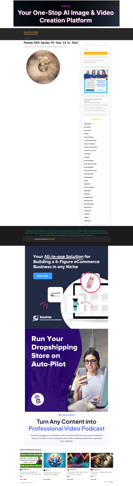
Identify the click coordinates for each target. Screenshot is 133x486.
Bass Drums (87, 130)
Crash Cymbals (88, 160)
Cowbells (87, 157)
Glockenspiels (88, 177)
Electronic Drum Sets (90, 170)
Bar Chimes (87, 127)
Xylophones (87, 221)
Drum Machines (88, 167)
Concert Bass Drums (90, 140)
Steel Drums (87, 211)
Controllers (87, 154)
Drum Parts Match (31, 32)
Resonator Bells (88, 204)
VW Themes (51, 239)
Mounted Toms (88, 200)
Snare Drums (88, 207)
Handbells (87, 184)
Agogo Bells (87, 124)
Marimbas (87, 194)
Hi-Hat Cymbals (89, 187)
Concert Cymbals (89, 144)
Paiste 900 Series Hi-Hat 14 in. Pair (57, 47)
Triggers (86, 217)
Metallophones (88, 197)
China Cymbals (88, 137)
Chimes (86, 134)
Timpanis (87, 214)
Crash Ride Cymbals (90, 164)
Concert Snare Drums (90, 147)
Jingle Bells (87, 190)
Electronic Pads (88, 174)
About (27, 38)
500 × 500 (43, 47)
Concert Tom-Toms (90, 150)
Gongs (86, 180)
